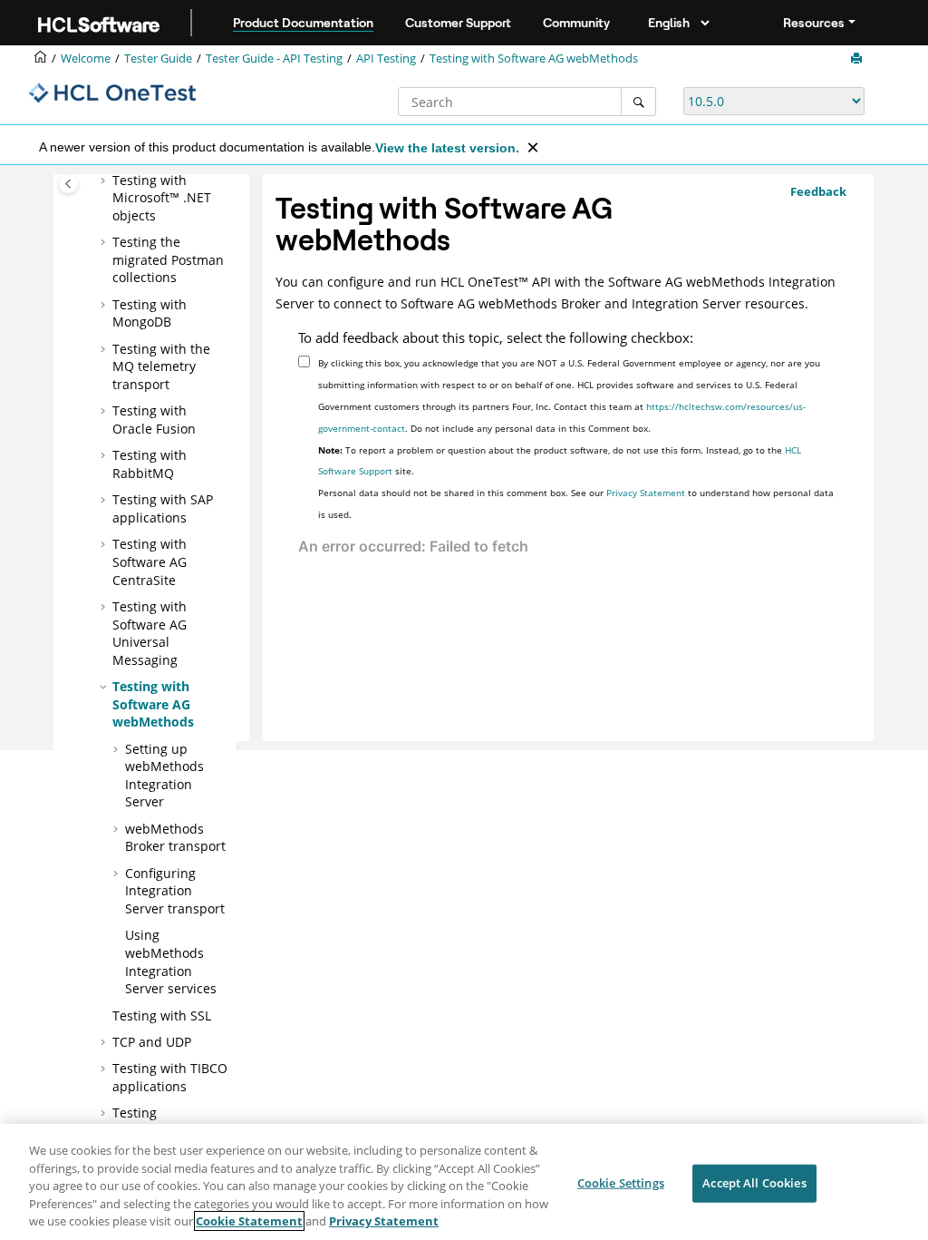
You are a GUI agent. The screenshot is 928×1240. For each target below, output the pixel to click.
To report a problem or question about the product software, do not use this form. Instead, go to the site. (559, 461)
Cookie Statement (249, 1221)
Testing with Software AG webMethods (534, 58)
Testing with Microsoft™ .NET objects (161, 197)
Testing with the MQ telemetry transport (161, 366)
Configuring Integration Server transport (175, 890)
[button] (105, 180)
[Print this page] (858, 59)
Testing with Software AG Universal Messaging (149, 633)
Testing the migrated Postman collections (168, 259)
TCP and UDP (151, 1041)
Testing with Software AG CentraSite (149, 561)
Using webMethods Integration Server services (171, 961)
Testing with (149, 313)
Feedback (818, 191)
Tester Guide (158, 58)
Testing (386, 58)
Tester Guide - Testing (274, 58)
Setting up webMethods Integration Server (164, 775)
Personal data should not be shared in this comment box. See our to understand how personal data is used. (576, 503)
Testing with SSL (161, 1015)
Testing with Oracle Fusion (154, 419)
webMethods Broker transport (175, 837)
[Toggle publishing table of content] (68, 183)
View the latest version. (447, 148)
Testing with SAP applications (162, 508)
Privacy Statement (645, 492)
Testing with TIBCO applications (169, 1077)
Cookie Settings (620, 1183)
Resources (814, 23)
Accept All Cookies (754, 1183)
